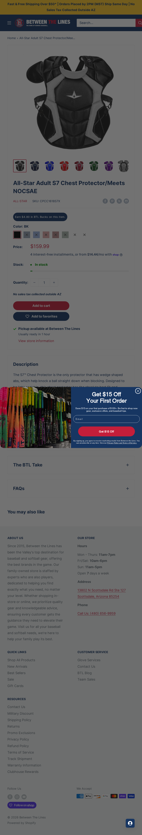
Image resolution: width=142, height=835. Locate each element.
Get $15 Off (106, 431)
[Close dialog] (138, 391)
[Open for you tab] (130, 823)
